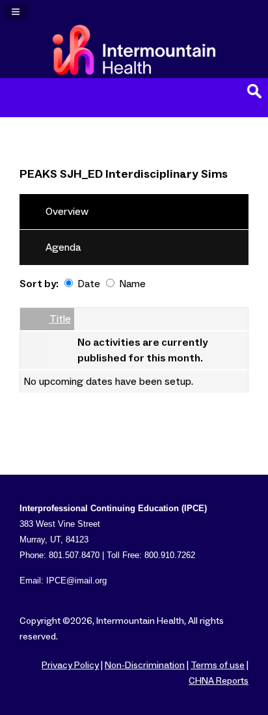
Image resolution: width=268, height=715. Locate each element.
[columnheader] (33, 319)
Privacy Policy (70, 665)
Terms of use (218, 665)
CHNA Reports (218, 681)
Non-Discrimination (145, 665)
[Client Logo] (134, 71)
